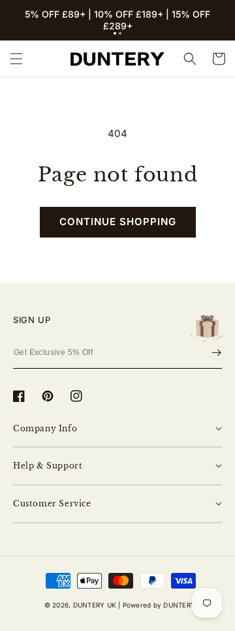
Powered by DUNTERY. (160, 605)
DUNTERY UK (94, 605)
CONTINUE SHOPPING (117, 221)
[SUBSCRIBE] (216, 353)
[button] (115, 33)
